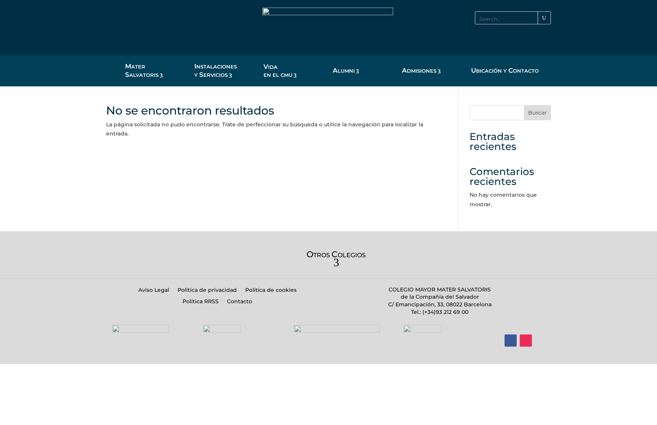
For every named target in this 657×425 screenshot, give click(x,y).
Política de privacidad (207, 290)
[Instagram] (528, 35)
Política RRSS (200, 302)
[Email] (545, 35)
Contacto (239, 302)
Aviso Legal (153, 290)
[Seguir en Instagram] (526, 340)
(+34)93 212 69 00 (444, 312)
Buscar (537, 112)
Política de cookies (271, 290)
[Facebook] (511, 35)
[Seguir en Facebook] (511, 340)
